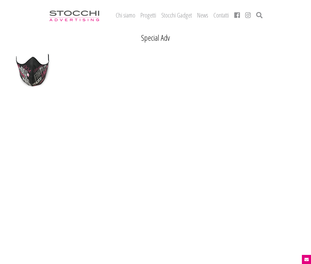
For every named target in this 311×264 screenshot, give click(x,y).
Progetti (148, 15)
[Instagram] (248, 15)
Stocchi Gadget (176, 15)
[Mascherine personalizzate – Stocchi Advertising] (33, 70)
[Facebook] (237, 15)
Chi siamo (125, 15)
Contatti (221, 15)
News (202, 15)
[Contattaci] (306, 259)
